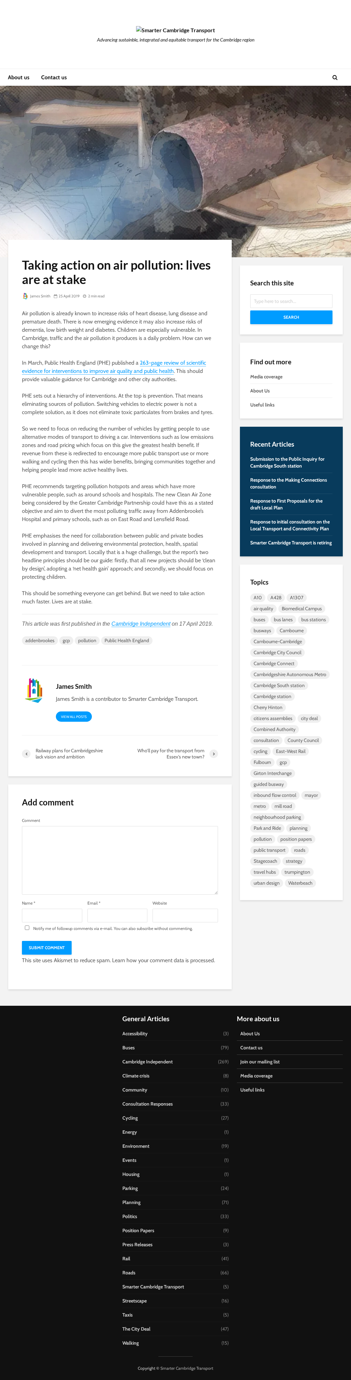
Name (28, 903)
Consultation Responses (147, 1104)
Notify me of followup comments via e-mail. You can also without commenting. (112, 928)
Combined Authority (274, 729)
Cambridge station (272, 696)
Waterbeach (300, 883)
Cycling (130, 1118)
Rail (126, 1258)
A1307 (296, 597)
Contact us (54, 77)
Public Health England (127, 640)
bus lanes (283, 619)
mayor (311, 795)
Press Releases (137, 1244)
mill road (283, 806)
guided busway (269, 784)
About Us (260, 391)
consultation (266, 740)
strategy (294, 861)
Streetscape (134, 1301)
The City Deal (136, 1329)
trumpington (297, 872)
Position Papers (138, 1230)
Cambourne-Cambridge (278, 641)
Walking (130, 1343)
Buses (128, 1048)
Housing (131, 1174)
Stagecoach (265, 861)
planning (298, 828)
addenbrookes (40, 640)
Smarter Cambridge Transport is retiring (291, 543)
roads (299, 850)
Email (93, 903)
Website (160, 903)
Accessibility (135, 1033)
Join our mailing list (260, 1062)
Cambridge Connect (274, 663)
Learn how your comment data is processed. (163, 960)
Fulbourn (262, 762)
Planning (131, 1202)
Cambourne (292, 630)
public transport (270, 850)
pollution (87, 640)
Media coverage (266, 377)
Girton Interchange (273, 773)
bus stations (313, 619)
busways (262, 630)
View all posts (74, 717)
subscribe (145, 928)
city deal (309, 718)
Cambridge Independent (140, 624)
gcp (66, 640)
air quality (263, 608)
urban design (267, 883)
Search (291, 317)
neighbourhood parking (277, 817)
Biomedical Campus (302, 608)
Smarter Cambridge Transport (153, 1287)
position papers (296, 839)
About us (18, 77)
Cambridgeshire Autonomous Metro (290, 674)
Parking (130, 1188)
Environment (135, 1146)
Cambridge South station (279, 685)
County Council (303, 740)
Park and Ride (267, 828)
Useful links (262, 405)
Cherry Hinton (268, 707)
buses (259, 619)
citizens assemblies (273, 718)
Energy (129, 1132)
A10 (258, 597)
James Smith (39, 296)
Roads (128, 1273)
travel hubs (265, 872)
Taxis (127, 1315)
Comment (31, 820)
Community (134, 1090)
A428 (275, 597)
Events (129, 1160)
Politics (129, 1216)
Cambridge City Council (277, 652)
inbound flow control (275, 795)
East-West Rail (290, 751)
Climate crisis (135, 1076)
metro (260, 806)
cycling (260, 751)
